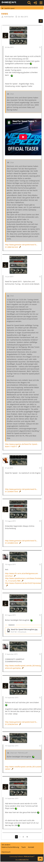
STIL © (22, 859)
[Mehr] (40, 47)
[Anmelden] (35, 2)
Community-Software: (22, 856)
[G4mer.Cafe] (9, 2)
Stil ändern (6, 845)
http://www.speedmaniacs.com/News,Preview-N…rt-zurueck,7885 (23, 579)
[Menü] (41, 2)
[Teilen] (41, 21)
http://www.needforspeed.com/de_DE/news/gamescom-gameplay (23, 666)
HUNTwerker (9, 17)
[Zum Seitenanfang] (40, 859)
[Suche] (29, 2)
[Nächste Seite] (27, 837)
